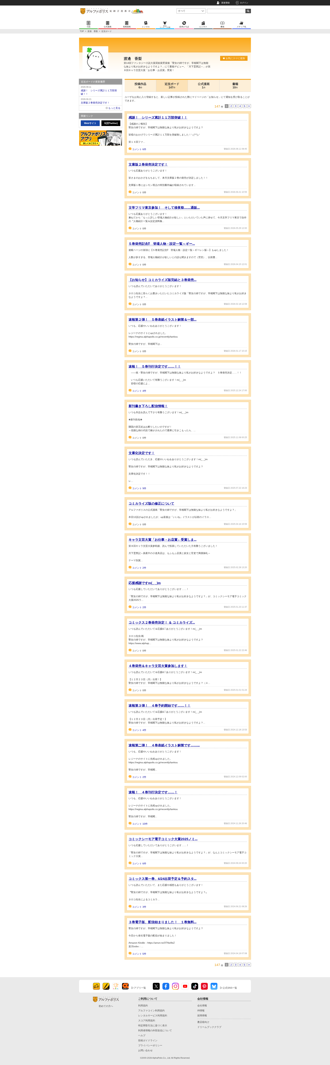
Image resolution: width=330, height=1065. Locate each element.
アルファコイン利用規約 (151, 1010)
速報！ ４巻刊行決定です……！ (153, 792)
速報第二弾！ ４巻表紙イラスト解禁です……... (164, 745)
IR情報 (201, 1010)
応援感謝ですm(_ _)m (145, 583)
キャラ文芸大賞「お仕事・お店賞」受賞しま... (162, 539)
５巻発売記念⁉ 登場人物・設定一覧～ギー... (162, 244)
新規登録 (225, 3)
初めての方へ (106, 1006)
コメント (139, 149)
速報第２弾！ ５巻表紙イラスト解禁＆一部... (162, 319)
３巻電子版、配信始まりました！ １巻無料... (162, 922)
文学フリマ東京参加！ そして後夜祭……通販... (164, 207)
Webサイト (90, 123)
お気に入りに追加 (235, 58)
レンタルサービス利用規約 (152, 1015)
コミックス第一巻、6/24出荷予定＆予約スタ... (162, 879)
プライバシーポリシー (150, 1045)
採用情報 (202, 1015)
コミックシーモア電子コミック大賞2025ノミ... (163, 839)
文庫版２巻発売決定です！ (148, 164)
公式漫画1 (204, 85)
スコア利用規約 (146, 1020)
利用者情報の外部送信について (155, 1030)
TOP (82, 31)
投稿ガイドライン (147, 1040)
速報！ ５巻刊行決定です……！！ (155, 366)
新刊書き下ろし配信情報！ (148, 406)
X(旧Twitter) (111, 123)
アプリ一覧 (140, 987)
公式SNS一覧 (230, 987)
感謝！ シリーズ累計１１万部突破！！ (158, 117)
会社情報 (202, 1005)
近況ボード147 (172, 85)
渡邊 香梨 (92, 31)
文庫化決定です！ (142, 453)
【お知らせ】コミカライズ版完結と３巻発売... (162, 280)
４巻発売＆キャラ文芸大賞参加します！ (158, 666)
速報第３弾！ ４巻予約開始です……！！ (160, 705)
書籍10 (235, 85)
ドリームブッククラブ (209, 1027)
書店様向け (203, 1022)
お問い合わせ (145, 1050)
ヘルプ (141, 1035)
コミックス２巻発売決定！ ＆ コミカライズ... (162, 622)
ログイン (244, 3)
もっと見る (114, 108)
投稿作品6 (140, 85)
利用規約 (143, 1005)
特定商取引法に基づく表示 (152, 1025)
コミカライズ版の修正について (151, 503)
